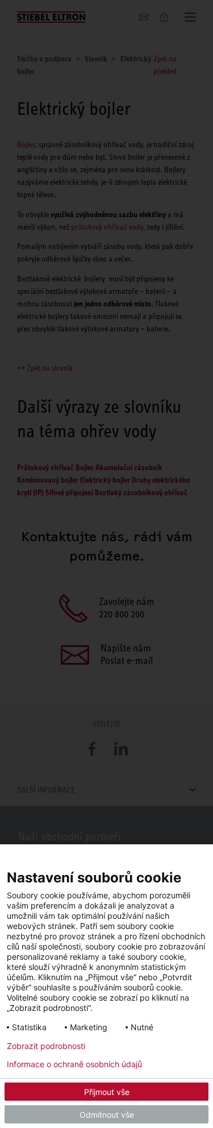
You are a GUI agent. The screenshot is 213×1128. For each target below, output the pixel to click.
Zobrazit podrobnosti (46, 1046)
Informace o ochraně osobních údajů (74, 1064)
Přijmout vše (107, 1092)
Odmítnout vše (107, 1114)
